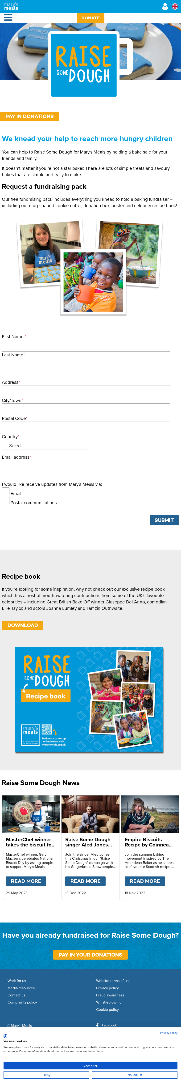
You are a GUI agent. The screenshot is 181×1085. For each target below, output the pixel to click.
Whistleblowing (109, 1002)
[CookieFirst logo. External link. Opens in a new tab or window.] (5, 1036)
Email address (15, 457)
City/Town (11, 400)
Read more (28, 881)
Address (10, 382)
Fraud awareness (110, 995)
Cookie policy (107, 1009)
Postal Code (14, 418)
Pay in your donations (90, 955)
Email (16, 493)
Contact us (16, 995)
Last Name (12, 355)
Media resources (21, 988)
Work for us (17, 980)
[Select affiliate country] (175, 6)
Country (10, 436)
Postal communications (34, 503)
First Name (13, 336)
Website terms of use (113, 980)
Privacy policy (107, 988)
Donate (91, 18)
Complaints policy (22, 1002)
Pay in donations (30, 116)
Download (23, 625)
